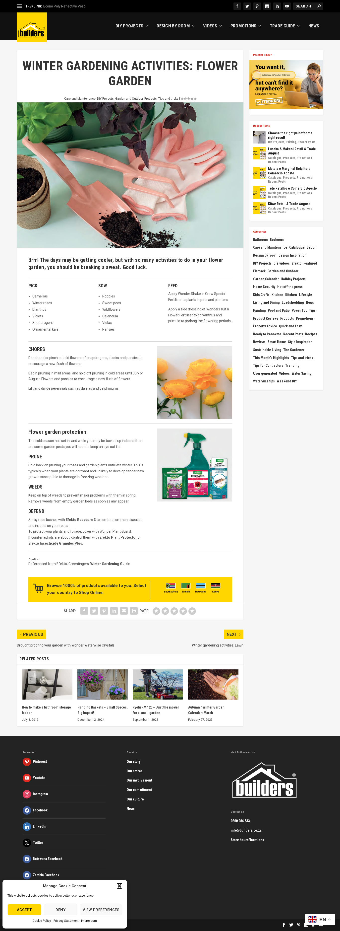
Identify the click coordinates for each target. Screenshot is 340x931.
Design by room (265, 255)
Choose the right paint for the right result (290, 135)
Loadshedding (293, 302)
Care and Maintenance (80, 98)
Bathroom (260, 240)
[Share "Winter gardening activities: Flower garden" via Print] (134, 611)
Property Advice (265, 326)
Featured (310, 263)
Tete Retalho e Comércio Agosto (292, 188)
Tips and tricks (168, 98)
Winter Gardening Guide (110, 564)
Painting (291, 142)
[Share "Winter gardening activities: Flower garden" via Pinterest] (104, 611)
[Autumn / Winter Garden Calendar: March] (213, 684)
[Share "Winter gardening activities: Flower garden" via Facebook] (84, 611)
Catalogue (275, 158)
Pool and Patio (279, 310)
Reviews (259, 342)
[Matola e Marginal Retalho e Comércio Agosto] (259, 173)
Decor (311, 247)
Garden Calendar (266, 279)
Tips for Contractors (268, 365)
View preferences (101, 910)
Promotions (243, 26)
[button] (119, 885)
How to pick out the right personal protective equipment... (87, 6)
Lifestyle (305, 295)
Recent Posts (306, 142)
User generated (265, 373)
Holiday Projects (293, 279)
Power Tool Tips (304, 310)
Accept (24, 910)
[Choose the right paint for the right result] (259, 137)
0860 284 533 (240, 821)
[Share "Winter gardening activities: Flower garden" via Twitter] (94, 611)
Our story (133, 762)
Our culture (135, 799)
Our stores (135, 771)
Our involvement (139, 780)
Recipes (311, 334)
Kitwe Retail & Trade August (289, 204)
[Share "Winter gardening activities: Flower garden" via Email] (124, 611)
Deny (60, 910)
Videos (210, 26)
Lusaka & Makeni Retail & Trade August (292, 151)
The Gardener (293, 350)
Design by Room (173, 26)
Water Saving (302, 373)
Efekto (296, 263)
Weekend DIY (287, 381)
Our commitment (139, 790)
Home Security (264, 287)
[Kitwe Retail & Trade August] (259, 208)
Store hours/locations (247, 840)
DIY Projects (129, 26)
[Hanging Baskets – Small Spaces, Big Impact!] (102, 684)
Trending (292, 365)
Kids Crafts (261, 295)
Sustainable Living (267, 350)
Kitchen (277, 295)
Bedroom (277, 240)
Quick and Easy (290, 326)
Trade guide (282, 26)
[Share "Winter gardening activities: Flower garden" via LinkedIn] (114, 611)
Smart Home (277, 342)
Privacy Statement (66, 921)
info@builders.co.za (246, 830)
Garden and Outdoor (129, 98)
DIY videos (282, 263)
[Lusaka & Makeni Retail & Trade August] (259, 153)
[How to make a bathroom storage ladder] (47, 684)
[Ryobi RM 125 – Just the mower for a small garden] (158, 684)
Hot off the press (290, 287)
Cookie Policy (42, 921)
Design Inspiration (292, 255)
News (313, 26)
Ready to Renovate (267, 334)
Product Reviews (265, 318)
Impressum (89, 921)
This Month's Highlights (271, 358)
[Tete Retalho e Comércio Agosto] (259, 192)
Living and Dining (266, 302)
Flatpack (259, 271)
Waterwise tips (264, 381)
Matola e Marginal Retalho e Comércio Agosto (289, 171)
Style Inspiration (300, 342)
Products (150, 98)
